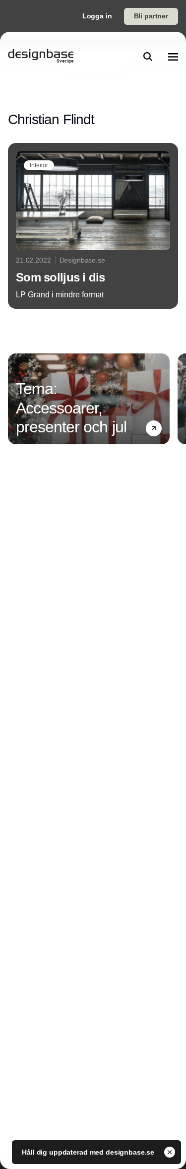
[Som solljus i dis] (93, 226)
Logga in (97, 16)
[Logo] (40, 56)
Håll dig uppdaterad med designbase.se (89, 1152)
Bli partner (151, 16)
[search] (147, 56)
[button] (154, 428)
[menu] (173, 56)
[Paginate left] (16, 399)
